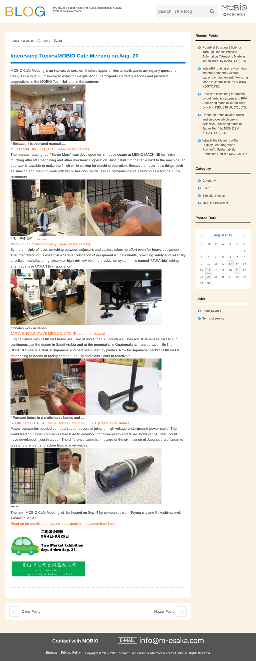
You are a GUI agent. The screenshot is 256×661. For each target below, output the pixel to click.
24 (208, 276)
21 (237, 270)
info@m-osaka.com (171, 640)
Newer (168, 612)
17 (208, 270)
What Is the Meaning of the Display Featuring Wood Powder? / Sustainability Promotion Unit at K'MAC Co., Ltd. (225, 147)
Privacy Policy (71, 652)
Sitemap (51, 652)
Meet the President (215, 203)
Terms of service (213, 318)
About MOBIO (211, 311)
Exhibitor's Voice (213, 196)
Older (26, 612)
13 (230, 263)
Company (209, 180)
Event (58, 40)
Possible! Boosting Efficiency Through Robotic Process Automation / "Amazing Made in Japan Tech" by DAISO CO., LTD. (224, 54)
